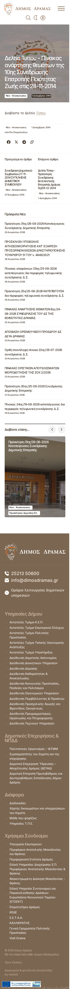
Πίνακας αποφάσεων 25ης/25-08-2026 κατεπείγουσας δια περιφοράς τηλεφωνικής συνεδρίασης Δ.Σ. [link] (33, 273)
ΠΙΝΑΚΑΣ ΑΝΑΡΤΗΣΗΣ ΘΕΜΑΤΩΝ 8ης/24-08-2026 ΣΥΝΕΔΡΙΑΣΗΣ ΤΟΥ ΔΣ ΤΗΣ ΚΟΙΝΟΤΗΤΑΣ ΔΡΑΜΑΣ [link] (33, 313)
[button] (52, 429)
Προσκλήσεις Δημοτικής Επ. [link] (23, 513)
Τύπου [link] (41, 113)
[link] (27, 8)
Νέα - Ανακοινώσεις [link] (16, 95)
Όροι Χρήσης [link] (13, 962)
